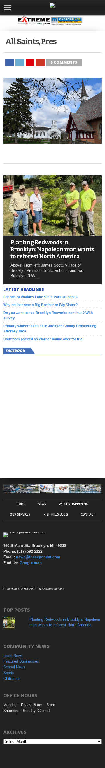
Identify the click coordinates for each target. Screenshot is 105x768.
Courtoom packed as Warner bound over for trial (43, 339)
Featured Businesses (21, 661)
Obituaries (11, 678)
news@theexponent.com (38, 557)
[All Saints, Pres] (52, 141)
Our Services (20, 514)
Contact (88, 514)
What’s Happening (73, 503)
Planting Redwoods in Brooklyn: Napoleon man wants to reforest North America (52, 249)
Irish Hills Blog (55, 514)
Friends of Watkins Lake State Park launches (40, 297)
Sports (8, 672)
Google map (31, 563)
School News (14, 667)
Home (21, 503)
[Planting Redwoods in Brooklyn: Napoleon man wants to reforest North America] (52, 234)
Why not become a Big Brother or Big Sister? (40, 305)
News (42, 503)
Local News (13, 655)
